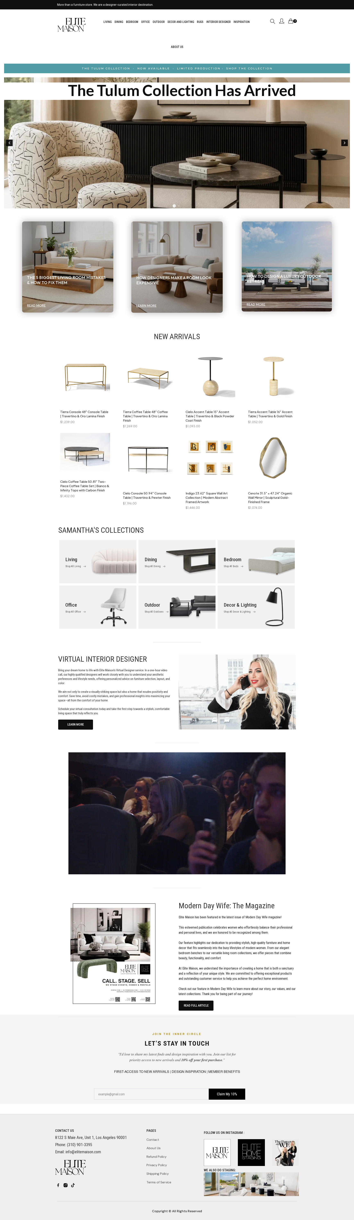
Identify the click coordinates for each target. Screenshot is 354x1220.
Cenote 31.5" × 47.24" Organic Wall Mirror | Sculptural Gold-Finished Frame (270, 497)
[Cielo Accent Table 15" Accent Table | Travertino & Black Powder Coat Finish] (210, 379)
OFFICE (145, 22)
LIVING (107, 22)
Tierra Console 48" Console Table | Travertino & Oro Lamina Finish (84, 414)
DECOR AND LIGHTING (181, 22)
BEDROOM (132, 22)
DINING (119, 22)
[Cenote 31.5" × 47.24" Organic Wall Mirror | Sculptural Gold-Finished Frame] (273, 460)
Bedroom (232, 559)
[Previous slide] (9, 143)
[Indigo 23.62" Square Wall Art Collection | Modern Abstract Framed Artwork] (210, 460)
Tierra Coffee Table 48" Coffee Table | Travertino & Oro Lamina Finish (145, 416)
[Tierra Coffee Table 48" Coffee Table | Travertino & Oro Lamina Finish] (148, 379)
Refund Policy (156, 1157)
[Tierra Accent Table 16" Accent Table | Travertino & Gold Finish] (273, 379)
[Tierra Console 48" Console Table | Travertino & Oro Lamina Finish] (85, 379)
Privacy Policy (156, 1165)
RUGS (200, 22)
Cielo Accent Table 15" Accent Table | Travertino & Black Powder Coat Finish (210, 416)
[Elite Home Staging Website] (251, 1184)
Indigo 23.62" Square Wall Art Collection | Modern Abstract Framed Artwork (207, 497)
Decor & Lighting (240, 605)
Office (71, 605)
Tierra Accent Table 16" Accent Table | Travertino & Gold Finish (270, 414)
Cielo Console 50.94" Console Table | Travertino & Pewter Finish (147, 495)
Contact (152, 1140)
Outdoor (152, 605)
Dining (151, 559)
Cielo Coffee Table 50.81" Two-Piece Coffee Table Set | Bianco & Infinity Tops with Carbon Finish (84, 486)
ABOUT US (177, 47)
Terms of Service (158, 1182)
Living (71, 559)
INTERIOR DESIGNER (218, 22)
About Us (153, 1148)
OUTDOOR (159, 22)
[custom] (58, 1185)
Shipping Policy (157, 1173)
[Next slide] (344, 143)
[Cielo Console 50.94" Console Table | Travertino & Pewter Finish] (148, 460)
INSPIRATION (242, 22)
